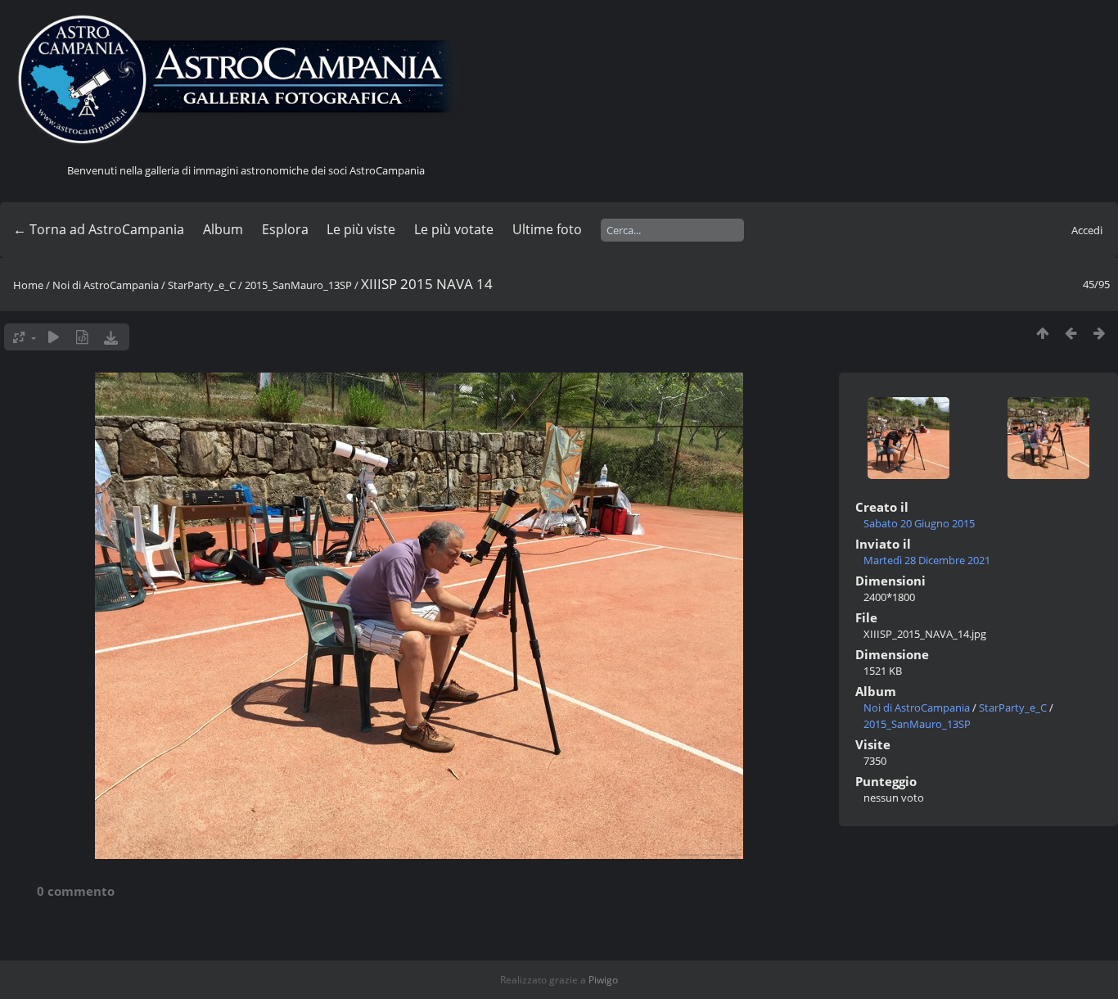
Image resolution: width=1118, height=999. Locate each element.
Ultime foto (547, 229)
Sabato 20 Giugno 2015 (919, 523)
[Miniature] (1042, 332)
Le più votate (454, 229)
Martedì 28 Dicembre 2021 (926, 560)
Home (28, 285)
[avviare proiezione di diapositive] (53, 337)
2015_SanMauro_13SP (298, 285)
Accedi (1086, 230)
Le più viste (361, 229)
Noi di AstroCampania (105, 285)
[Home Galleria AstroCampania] (245, 80)
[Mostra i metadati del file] (82, 337)
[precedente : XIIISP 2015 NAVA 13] (1071, 332)
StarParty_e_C (202, 285)
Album (223, 229)
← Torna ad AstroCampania (98, 229)
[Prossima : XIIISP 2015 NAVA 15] (1099, 332)
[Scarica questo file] (111, 337)
